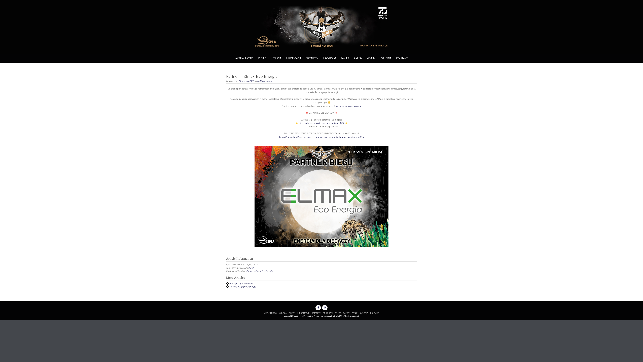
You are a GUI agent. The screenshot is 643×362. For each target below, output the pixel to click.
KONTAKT (402, 58)
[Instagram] (325, 307)
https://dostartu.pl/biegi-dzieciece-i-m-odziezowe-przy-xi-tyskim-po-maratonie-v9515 (321, 136)
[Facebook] (318, 307)
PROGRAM (329, 58)
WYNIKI (371, 58)
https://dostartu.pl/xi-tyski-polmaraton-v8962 (321, 123)
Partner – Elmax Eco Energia (259, 271)
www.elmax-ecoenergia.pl (348, 105)
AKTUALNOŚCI (244, 58)
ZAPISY (358, 58)
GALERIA (386, 58)
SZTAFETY (312, 58)
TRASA (277, 58)
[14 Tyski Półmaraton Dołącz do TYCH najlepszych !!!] (321, 26)
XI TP (251, 267)
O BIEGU (263, 58)
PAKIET (345, 58)
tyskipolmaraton (264, 81)
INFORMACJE (294, 58)
